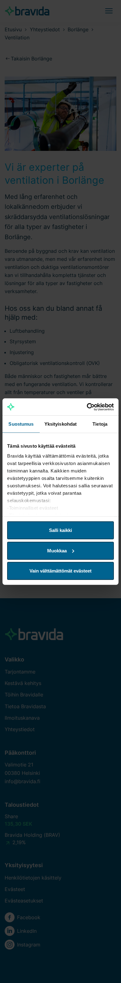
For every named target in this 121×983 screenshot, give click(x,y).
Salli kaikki (60, 530)
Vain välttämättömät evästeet (60, 570)
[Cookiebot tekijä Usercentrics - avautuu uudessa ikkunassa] (87, 407)
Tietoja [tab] (99, 424)
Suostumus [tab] (21, 424)
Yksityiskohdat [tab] (60, 424)
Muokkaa (57, 550)
